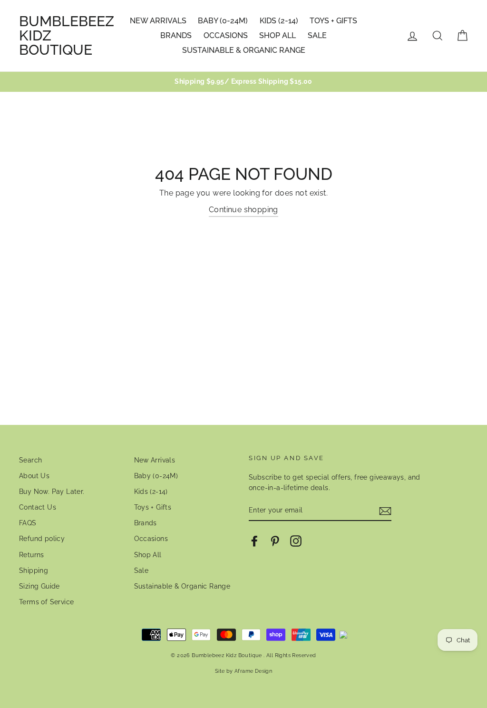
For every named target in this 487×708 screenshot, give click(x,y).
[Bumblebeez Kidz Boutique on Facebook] (254, 541)
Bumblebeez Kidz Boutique (66, 35)
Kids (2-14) (279, 20)
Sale (317, 35)
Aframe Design (253, 671)
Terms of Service (46, 602)
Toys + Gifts (333, 20)
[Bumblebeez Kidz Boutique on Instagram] (296, 541)
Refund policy (42, 538)
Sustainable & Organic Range (243, 50)
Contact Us (37, 507)
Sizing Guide (39, 586)
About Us (34, 476)
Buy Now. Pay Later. (52, 491)
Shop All (277, 35)
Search (30, 460)
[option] (243, 82)
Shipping (33, 570)
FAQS (28, 523)
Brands (176, 35)
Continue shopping (243, 209)
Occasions (226, 35)
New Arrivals (158, 20)
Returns (31, 555)
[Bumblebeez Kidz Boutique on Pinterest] (275, 541)
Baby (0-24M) (223, 20)
